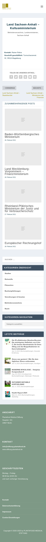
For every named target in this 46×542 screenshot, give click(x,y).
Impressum (6, 512)
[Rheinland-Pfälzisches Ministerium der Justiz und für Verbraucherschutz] (23, 191)
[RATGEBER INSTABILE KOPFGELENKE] (8, 384)
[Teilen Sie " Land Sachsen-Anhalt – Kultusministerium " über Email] (30, 77)
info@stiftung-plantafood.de (13, 446)
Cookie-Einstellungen (11, 517)
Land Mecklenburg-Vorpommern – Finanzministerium (17, 171)
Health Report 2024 (19, 393)
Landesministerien (31, 32)
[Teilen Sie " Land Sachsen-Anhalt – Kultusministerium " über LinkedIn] (25, 77)
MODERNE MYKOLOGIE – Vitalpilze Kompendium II (26, 371)
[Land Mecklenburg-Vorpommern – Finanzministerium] (23, 154)
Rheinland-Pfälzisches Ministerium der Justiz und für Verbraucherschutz (22, 208)
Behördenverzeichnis (15, 32)
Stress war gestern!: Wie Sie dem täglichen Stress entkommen (25, 360)
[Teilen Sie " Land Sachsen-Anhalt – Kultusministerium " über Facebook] (11, 77)
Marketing (15, 397)
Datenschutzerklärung (11, 506)
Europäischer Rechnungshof (23, 243)
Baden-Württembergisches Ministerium (22, 135)
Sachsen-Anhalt (23, 35)
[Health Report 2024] (8, 394)
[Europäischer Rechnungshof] (23, 228)
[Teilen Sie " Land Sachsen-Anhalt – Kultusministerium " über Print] (34, 77)
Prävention (9, 285)
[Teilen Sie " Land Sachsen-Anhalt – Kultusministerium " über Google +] (20, 77)
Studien (8, 273)
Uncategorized (26, 374)
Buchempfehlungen (13, 291)
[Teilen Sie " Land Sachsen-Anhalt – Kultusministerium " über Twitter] (16, 77)
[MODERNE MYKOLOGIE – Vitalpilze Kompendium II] (8, 371)
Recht (7, 309)
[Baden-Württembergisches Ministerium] (23, 120)
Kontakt (5, 500)
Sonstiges (37, 363)
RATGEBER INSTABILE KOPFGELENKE (21, 383)
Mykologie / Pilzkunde (32, 376)
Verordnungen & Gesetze (15, 297)
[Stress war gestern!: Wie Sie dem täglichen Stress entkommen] (8, 361)
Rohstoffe (9, 279)
